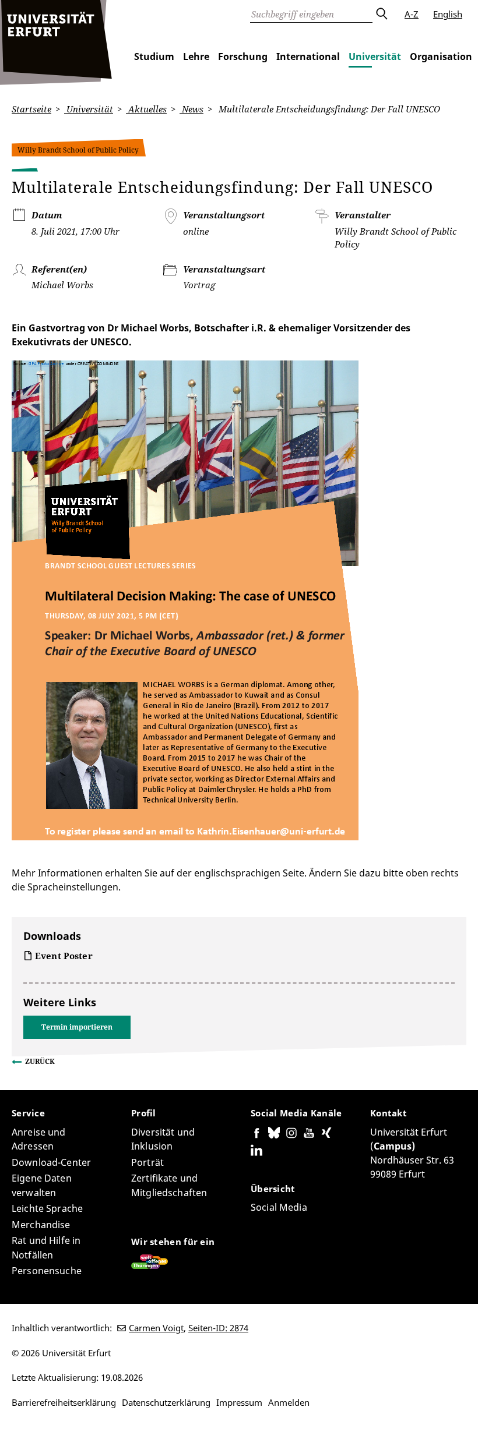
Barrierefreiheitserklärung (64, 1402)
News (191, 109)
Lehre (196, 56)
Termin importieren (77, 1027)
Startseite (31, 109)
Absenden (381, 14)
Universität (375, 56)
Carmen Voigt (156, 1328)
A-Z (412, 14)
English (447, 14)
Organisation (441, 56)
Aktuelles (146, 109)
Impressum (239, 1402)
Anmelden (289, 1402)
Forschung (243, 56)
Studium (154, 56)
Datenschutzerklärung (166, 1402)
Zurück (40, 1061)
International (308, 56)
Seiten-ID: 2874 (218, 1328)
